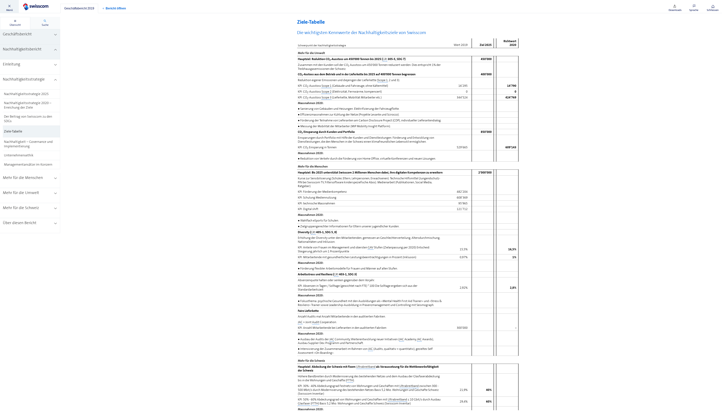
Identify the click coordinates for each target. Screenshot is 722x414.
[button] (9, 6)
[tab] (79, 8)
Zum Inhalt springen (28, 2)
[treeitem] (30, 36)
